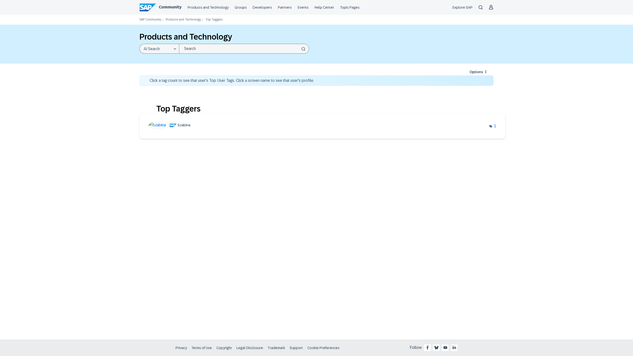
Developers (262, 7)
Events (303, 7)
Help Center (324, 7)
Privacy (181, 348)
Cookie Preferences (323, 348)
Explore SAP (462, 7)
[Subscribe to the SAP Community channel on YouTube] (445, 348)
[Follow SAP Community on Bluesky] (436, 348)
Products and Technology (208, 7)
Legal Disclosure (249, 348)
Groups (241, 7)
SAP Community (150, 19)
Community (170, 7)
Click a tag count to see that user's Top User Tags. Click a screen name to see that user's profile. (232, 80)
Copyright (224, 348)
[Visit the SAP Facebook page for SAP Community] (428, 348)
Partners (285, 7)
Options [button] (476, 72)
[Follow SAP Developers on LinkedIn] (454, 348)
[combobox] (244, 49)
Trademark (276, 348)
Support (296, 348)
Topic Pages (350, 7)
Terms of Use (201, 348)
